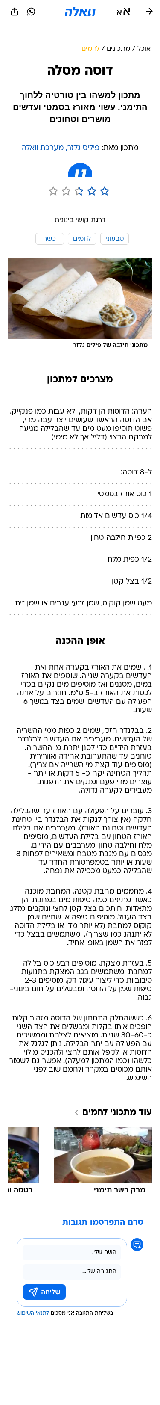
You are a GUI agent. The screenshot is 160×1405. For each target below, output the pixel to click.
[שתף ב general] (14, 11)
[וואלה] (80, 11)
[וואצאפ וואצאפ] (31, 11)
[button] (123, 11)
